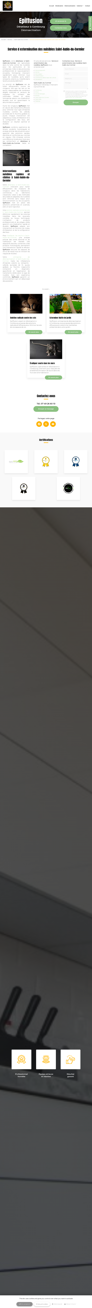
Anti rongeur (38, 74)
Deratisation (38, 79)
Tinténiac (37, 101)
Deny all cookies (42, 1304)
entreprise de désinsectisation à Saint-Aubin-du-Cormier (16, 259)
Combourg (38, 90)
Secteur (9, 39)
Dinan (37, 92)
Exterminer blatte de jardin (60, 317)
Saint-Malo (38, 99)
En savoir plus (34, 332)
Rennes (37, 95)
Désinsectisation (70, 6)
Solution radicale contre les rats (23, 317)
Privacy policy (71, 1304)
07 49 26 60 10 (60, 21)
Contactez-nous (61, 28)
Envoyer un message (46, 409)
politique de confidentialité (74, 97)
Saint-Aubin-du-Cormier (21, 39)
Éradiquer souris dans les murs (42, 363)
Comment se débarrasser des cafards (45, 77)
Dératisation (59, 6)
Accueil (51, 6)
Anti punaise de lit (40, 70)
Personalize (57, 1304)
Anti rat (37, 72)
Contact (87, 6)
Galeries (79, 6)
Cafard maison (39, 75)
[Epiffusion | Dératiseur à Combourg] (8, 6)
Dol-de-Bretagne (40, 93)
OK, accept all (25, 1304)
